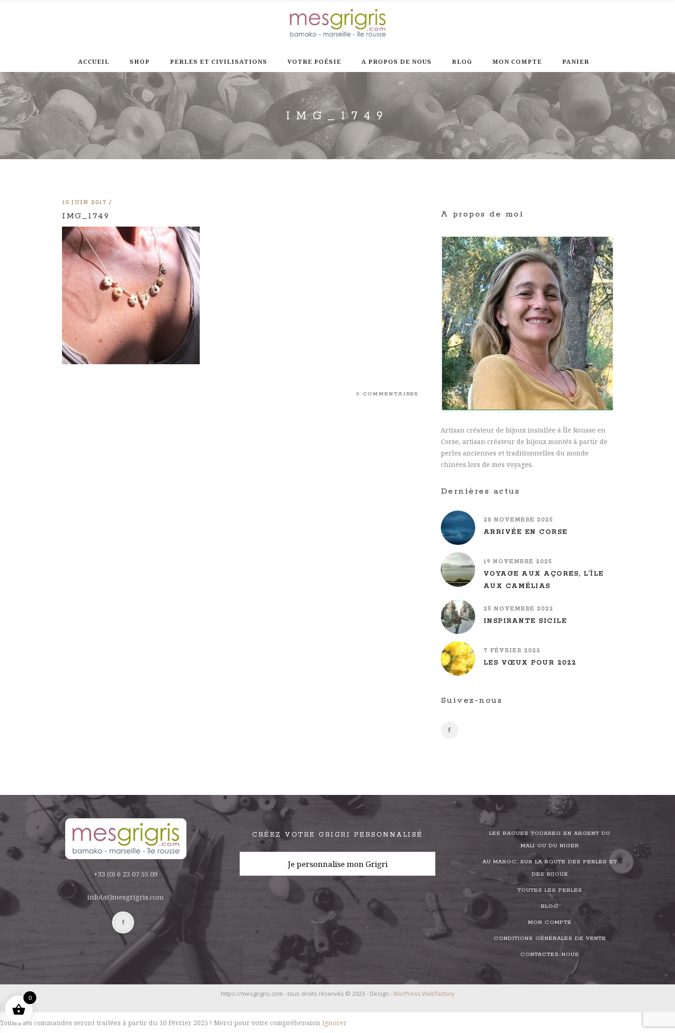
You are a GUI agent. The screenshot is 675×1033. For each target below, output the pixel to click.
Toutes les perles (550, 890)
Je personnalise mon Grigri (338, 864)
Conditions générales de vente (550, 938)
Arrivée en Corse (526, 532)
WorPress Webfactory (424, 993)
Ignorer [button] (334, 1022)
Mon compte (550, 922)
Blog (549, 906)
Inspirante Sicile (525, 621)
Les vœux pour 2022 (530, 663)
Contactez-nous (549, 954)
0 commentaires (387, 393)
